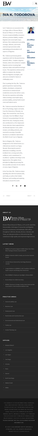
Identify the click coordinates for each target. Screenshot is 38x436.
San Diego (8, 359)
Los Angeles (8, 350)
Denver (7, 373)
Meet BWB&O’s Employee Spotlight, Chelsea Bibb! (19, 275)
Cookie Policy (24, 431)
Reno (6, 369)
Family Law (8, 325)
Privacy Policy (13, 431)
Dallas (7, 387)
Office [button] (32, 40)
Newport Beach (9, 345)
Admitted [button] (31, 52)
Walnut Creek (9, 383)
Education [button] (31, 58)
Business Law (9, 306)
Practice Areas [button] (30, 46)
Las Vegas (8, 355)
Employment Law (10, 311)
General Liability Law (11, 301)
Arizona (7, 364)
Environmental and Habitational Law (15, 320)
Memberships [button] (31, 64)
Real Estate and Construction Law (14, 316)
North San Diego (9, 378)
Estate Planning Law (10, 330)
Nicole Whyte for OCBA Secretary (14, 280)
